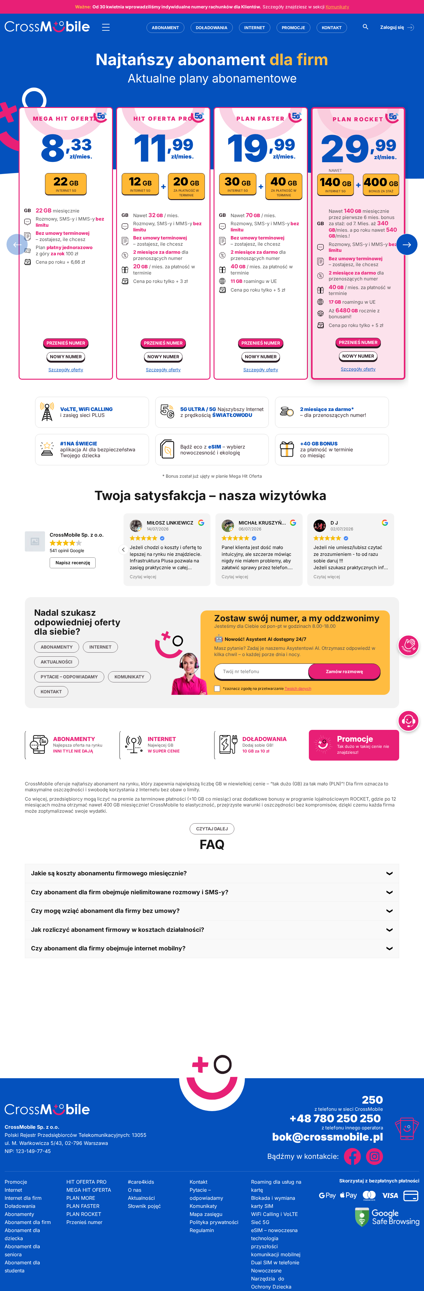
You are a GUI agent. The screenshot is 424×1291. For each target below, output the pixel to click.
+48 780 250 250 (336, 1118)
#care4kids (141, 1182)
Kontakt (332, 27)
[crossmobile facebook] (352, 1156)
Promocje (293, 27)
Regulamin (202, 1230)
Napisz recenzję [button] (73, 562)
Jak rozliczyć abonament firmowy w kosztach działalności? (117, 929)
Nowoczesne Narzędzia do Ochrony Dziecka (271, 1278)
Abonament (165, 27)
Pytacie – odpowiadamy (69, 676)
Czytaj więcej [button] (155, 576)
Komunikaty (337, 6)
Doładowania (212, 27)
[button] (17, 244)
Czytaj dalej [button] (212, 828)
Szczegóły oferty (65, 369)
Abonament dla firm (28, 1222)
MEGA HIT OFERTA (88, 1190)
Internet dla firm (23, 1198)
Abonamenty (57, 647)
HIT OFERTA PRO (86, 1182)
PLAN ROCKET (83, 1214)
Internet (254, 27)
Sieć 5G (260, 1222)
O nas (134, 1190)
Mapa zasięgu (206, 1214)
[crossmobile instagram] (374, 1156)
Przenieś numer (66, 343)
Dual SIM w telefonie (275, 1262)
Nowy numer (66, 356)
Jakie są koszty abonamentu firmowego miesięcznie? (109, 873)
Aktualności (56, 661)
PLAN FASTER (82, 1206)
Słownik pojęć (144, 1206)
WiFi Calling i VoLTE (274, 1214)
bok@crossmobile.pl (327, 1137)
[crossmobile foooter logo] (47, 1109)
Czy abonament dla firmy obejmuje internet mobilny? (108, 948)
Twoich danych (298, 688)
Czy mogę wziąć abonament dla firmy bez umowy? (105, 910)
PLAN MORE (80, 1198)
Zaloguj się (392, 27)
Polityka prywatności (214, 1222)
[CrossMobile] (47, 27)
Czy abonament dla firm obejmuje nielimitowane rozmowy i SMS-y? (129, 892)
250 (372, 1100)
